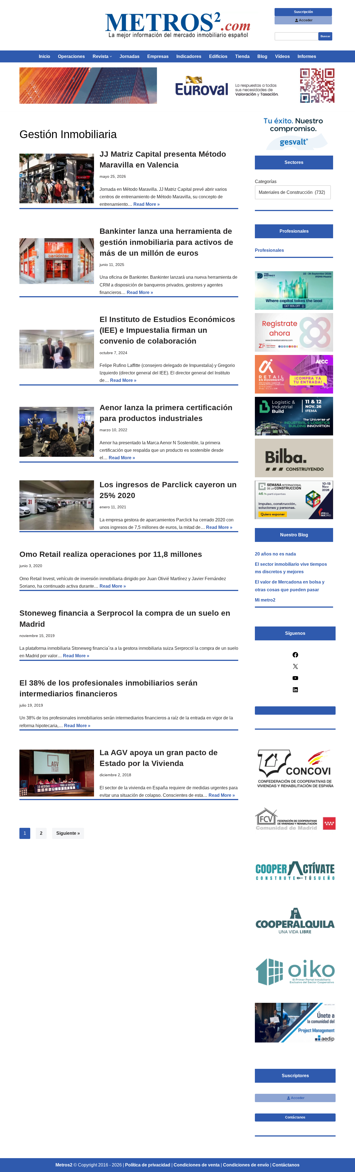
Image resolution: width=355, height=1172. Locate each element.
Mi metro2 (265, 600)
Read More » (146, 204)
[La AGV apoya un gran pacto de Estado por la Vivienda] (56, 773)
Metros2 (63, 1165)
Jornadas (130, 56)
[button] (111, 56)
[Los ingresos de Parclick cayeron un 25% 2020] (56, 505)
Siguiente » (68, 833)
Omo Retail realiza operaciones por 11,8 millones (110, 554)
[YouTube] (295, 680)
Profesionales (269, 250)
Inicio (44, 56)
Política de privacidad (147, 1165)
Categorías (266, 181)
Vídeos (282, 56)
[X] (295, 668)
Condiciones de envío (246, 1165)
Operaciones (71, 56)
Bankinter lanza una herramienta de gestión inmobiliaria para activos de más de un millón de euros (166, 242)
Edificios (218, 56)
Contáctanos (295, 1117)
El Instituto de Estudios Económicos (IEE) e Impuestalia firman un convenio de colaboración (167, 330)
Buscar (325, 36)
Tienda (242, 56)
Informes (307, 56)
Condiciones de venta (197, 1165)
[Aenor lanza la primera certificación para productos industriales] (56, 431)
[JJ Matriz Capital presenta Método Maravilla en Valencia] (56, 178)
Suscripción (303, 12)
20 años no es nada (275, 554)
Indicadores (188, 56)
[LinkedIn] (295, 691)
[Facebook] (295, 656)
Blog (262, 56)
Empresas (158, 56)
